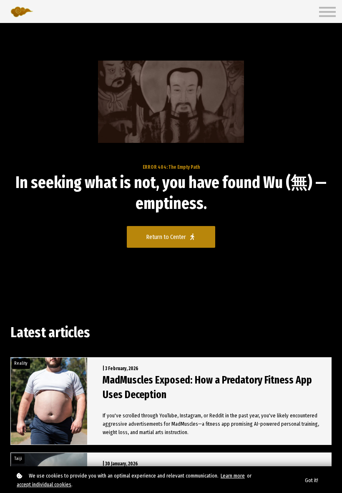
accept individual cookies (44, 484)
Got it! (311, 480)
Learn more (233, 475)
